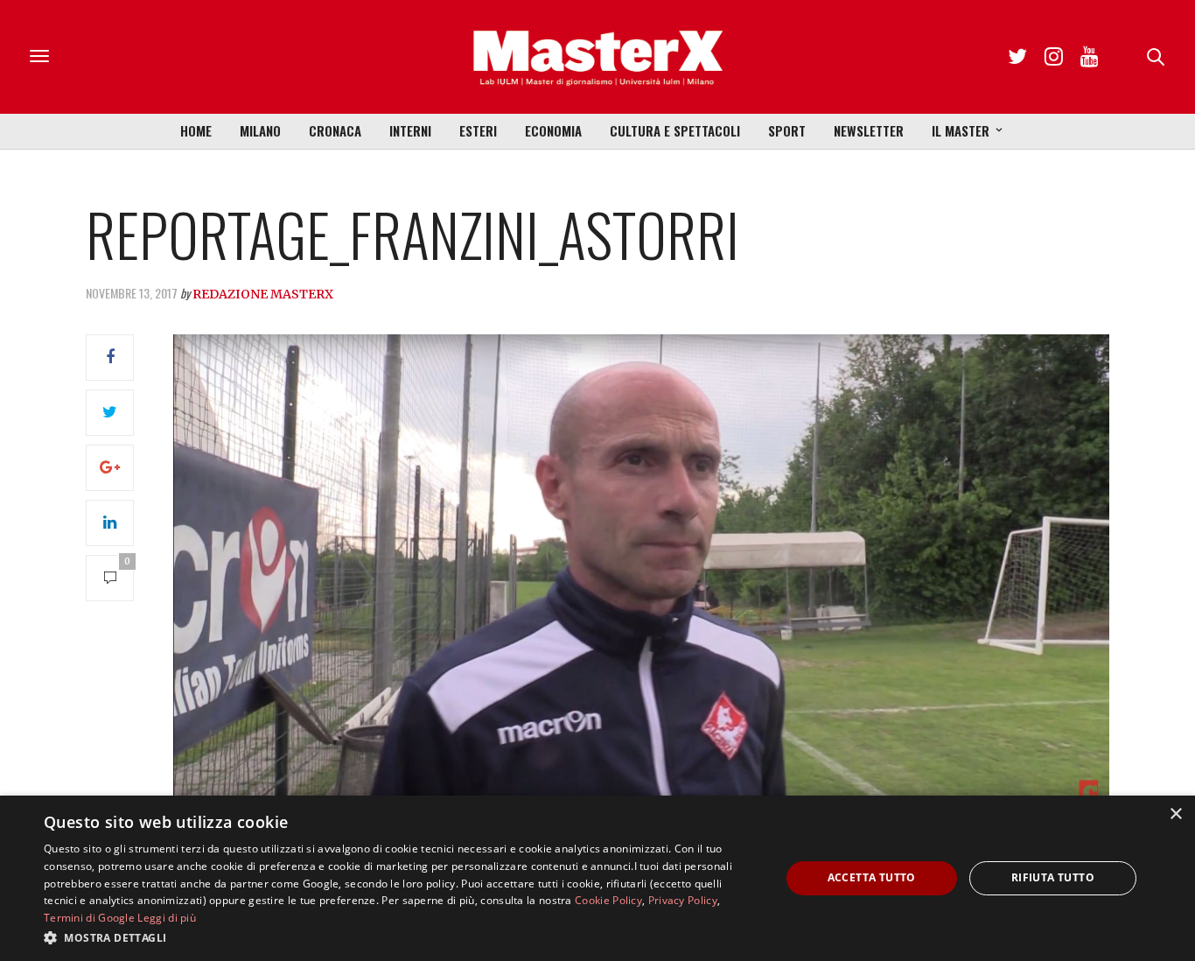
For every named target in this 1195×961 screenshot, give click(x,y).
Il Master (960, 130)
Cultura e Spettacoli (675, 130)
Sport (787, 130)
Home (196, 130)
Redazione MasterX (262, 294)
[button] (401, 937)
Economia (553, 130)
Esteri (478, 130)
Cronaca (335, 130)
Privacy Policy (682, 900)
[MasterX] (597, 57)
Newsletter (869, 130)
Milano (260, 130)
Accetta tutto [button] (872, 877)
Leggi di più (166, 917)
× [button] (1175, 814)
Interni (410, 130)
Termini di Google (89, 917)
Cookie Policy (608, 900)
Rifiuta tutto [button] (1052, 877)
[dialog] (597, 878)
